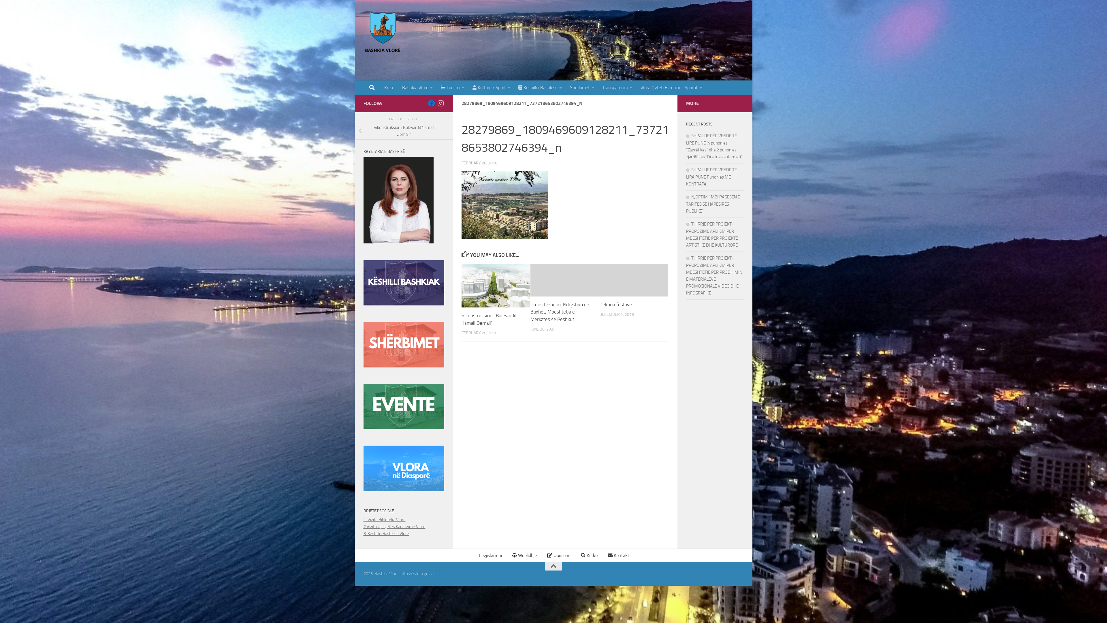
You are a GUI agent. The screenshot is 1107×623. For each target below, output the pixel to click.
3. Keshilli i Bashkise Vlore (386, 533)
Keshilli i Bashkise (540, 87)
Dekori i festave (615, 304)
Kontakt (621, 555)
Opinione (561, 555)
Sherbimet (580, 87)
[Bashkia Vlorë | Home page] (383, 33)
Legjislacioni (490, 555)
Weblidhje (527, 555)
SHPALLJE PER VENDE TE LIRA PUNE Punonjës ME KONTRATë (711, 177)
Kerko (591, 555)
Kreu (388, 87)
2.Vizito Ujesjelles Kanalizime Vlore (395, 526)
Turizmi (452, 87)
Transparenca (615, 87)
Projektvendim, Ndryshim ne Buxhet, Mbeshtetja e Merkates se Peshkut (559, 312)
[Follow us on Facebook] (431, 103)
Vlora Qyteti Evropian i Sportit (669, 87)
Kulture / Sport (491, 87)
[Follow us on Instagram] (440, 103)
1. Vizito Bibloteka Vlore (385, 519)
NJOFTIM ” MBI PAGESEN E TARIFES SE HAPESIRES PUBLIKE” (713, 204)
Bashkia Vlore (414, 87)
